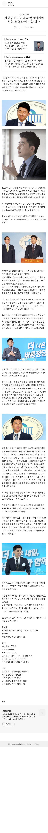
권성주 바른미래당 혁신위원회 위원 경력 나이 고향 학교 (24, 20)
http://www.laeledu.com (13, 39)
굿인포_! (11, 3)
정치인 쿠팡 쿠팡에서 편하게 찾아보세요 (23, 60)
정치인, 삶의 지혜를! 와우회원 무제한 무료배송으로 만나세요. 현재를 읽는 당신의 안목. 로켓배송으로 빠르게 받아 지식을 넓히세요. (23, 65)
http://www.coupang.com (14, 57)
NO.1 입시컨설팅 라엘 (14, 42)
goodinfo (6, 711)
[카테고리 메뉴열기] (43, 4)
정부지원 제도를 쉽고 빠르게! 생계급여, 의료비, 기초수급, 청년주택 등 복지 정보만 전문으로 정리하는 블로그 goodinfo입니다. (18, 716)
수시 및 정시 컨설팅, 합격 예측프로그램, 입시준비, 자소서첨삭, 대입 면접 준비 (16, 47)
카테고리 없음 (24, 14)
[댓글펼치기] (5, 701)
